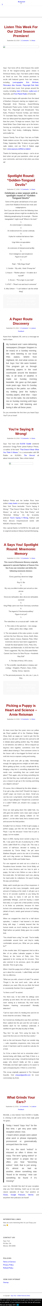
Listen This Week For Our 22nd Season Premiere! (21, 31)
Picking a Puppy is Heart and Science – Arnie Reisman (21, 710)
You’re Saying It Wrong (19, 518)
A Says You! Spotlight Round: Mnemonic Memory (21, 549)
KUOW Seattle (25, 444)
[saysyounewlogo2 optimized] (17, 12)
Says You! (13, 1295)
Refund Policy (8, 1268)
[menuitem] (21, 1)
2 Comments (25, 40)
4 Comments (25, 719)
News (33, 40)
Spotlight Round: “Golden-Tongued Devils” (21, 180)
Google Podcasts (18, 1195)
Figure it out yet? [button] (21, 257)
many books (12, 503)
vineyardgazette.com (23, 1075)
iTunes (5, 1195)
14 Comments (24, 1106)
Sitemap (6, 1282)
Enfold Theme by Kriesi (23, 1295)
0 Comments (25, 189)
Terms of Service (9, 1262)
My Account (21, 1)
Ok (18, 1305)
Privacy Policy (8, 1265)
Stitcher (30, 1195)
